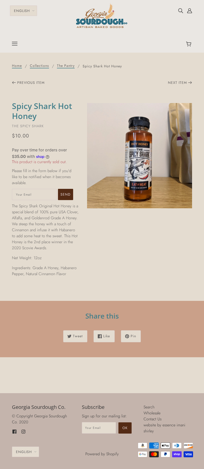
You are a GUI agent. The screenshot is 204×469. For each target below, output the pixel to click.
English (22, 10)
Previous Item (31, 82)
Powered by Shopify (102, 454)
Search (149, 407)
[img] (180, 10)
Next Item (177, 82)
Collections (39, 66)
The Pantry (66, 66)
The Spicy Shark (28, 125)
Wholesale (152, 413)
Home (17, 66)
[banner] (102, 15)
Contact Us (152, 419)
